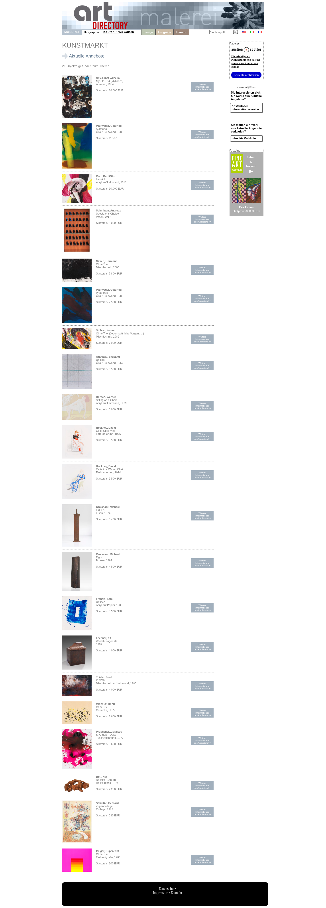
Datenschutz (167, 889)
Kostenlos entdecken (246, 75)
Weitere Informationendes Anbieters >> (202, 86)
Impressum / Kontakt (167, 893)
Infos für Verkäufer (244, 138)
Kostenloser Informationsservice (245, 107)
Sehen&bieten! (250, 162)
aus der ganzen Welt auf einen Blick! (245, 61)
